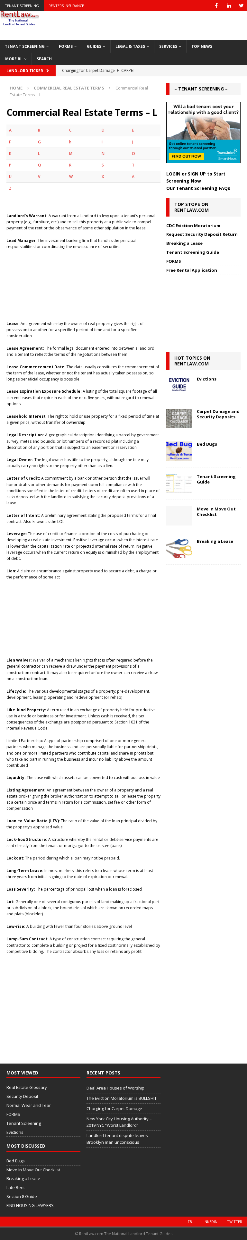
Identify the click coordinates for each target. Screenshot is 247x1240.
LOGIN (173, 174)
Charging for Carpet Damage (114, 1108)
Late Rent (15, 1187)
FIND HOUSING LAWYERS (30, 1205)
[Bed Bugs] (179, 451)
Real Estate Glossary (26, 1087)
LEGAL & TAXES (130, 46)
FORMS (66, 46)
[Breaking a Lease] (179, 548)
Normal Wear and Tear (28, 1105)
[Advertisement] (83, 282)
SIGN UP (197, 174)
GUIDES (94, 46)
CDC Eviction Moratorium (193, 225)
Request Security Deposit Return (202, 234)
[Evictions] (179, 386)
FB (190, 1221)
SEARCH (44, 59)
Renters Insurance (66, 5)
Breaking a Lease (184, 243)
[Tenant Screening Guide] (179, 483)
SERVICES (168, 46)
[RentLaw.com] (19, 24)
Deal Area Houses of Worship (115, 1088)
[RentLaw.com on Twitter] (241, 5)
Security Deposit (22, 1096)
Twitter (234, 1221)
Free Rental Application (191, 270)
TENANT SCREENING (25, 46)
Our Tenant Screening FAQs (198, 188)
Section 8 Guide (21, 1196)
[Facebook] (216, 5)
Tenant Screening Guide (192, 252)
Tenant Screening (22, 5)
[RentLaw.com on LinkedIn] (228, 5)
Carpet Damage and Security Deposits (218, 414)
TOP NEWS (201, 46)
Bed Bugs (207, 444)
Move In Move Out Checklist (216, 511)
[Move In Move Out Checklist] (179, 516)
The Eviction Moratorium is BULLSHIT (122, 1098)
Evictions (206, 379)
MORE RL (14, 59)
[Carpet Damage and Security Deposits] (179, 418)
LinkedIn (209, 1221)
